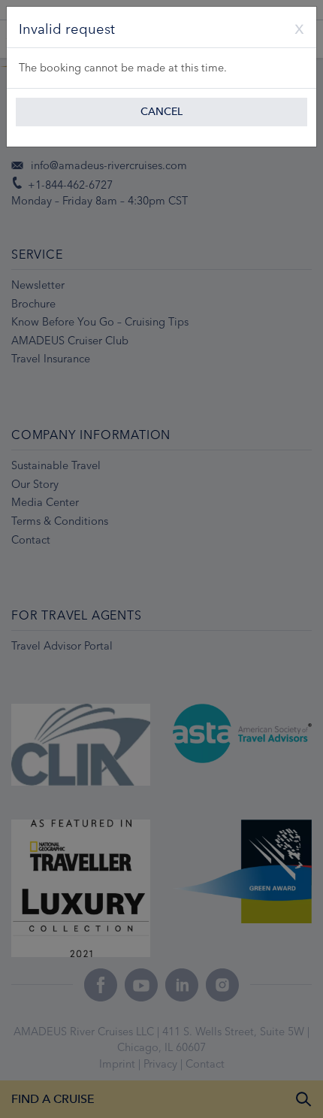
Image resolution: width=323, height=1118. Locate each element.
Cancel (161, 111)
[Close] (293, 27)
